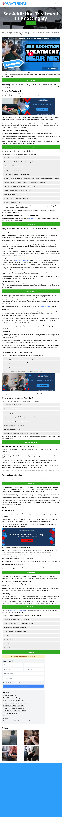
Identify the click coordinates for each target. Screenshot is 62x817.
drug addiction (33, 218)
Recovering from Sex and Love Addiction (14, 711)
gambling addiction (44, 306)
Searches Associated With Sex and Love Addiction (17, 721)
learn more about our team (17, 611)
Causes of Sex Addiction (10, 713)
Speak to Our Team (31, 442)
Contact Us (31, 652)
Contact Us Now (31, 572)
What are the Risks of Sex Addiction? (13, 708)
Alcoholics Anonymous (21, 260)
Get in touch (31, 23)
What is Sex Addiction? (9, 695)
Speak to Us (31, 224)
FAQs (4, 716)
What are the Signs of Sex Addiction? (13, 700)
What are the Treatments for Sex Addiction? (15, 703)
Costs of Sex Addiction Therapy (12, 698)
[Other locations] (54, 3)
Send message (23, 686)
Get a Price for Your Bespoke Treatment (31, 147)
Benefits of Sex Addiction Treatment (13, 705)
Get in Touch (31, 80)
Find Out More (31, 291)
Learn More (31, 483)
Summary (6, 718)
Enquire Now (31, 607)
